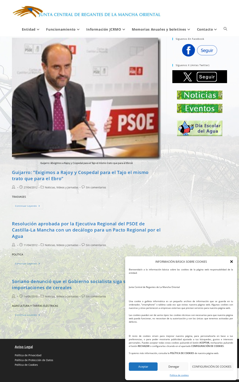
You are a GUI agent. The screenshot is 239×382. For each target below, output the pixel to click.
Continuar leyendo (29, 206)
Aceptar (143, 366)
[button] (231, 261)
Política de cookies (179, 375)
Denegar (173, 366)
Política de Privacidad (28, 355)
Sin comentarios (96, 187)
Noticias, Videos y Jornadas (61, 187)
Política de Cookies (26, 365)
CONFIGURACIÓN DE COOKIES (211, 366)
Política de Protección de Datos (34, 360)
